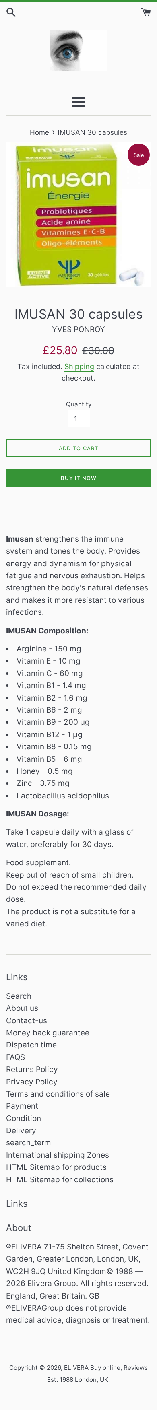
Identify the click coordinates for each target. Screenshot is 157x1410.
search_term (28, 1142)
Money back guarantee (47, 1032)
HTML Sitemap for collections (60, 1179)
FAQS (15, 1057)
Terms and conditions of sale (58, 1094)
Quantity (78, 404)
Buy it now (79, 478)
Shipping (79, 366)
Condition (23, 1118)
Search (18, 996)
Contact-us (26, 1020)
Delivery (21, 1130)
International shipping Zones (57, 1155)
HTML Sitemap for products (56, 1167)
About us (22, 1008)
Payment (22, 1106)
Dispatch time (31, 1044)
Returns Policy (32, 1069)
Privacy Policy (32, 1081)
